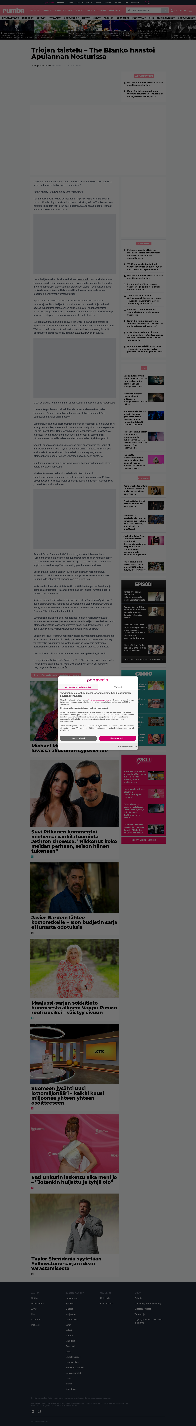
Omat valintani (78, 738)
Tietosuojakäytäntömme (127, 746)
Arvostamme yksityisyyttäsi (78, 687)
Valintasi (118, 687)
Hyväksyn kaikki (117, 738)
